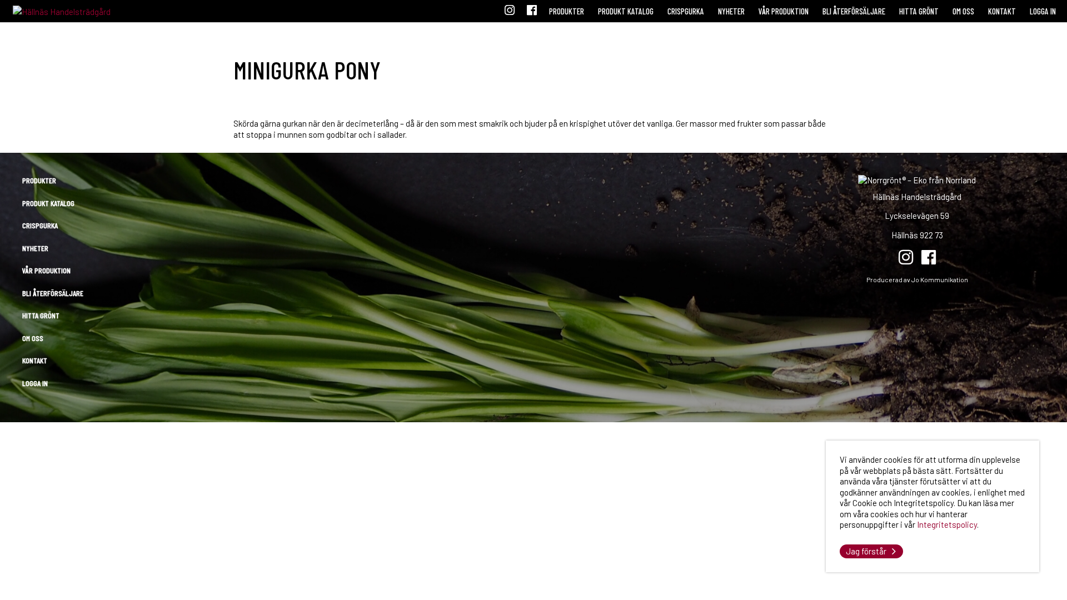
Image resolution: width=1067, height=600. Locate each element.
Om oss (963, 11)
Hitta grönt (919, 11)
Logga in (1043, 11)
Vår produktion (784, 11)
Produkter (566, 11)
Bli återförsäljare (853, 11)
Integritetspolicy (947, 524)
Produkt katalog (626, 11)
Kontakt (1002, 11)
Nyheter (731, 11)
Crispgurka (685, 11)
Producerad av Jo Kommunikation (917, 279)
